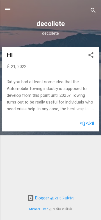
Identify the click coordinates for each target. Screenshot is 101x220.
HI (10, 55)
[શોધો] (93, 11)
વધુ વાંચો (87, 123)
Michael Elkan (38, 209)
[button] (91, 56)
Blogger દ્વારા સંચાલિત (54, 198)
